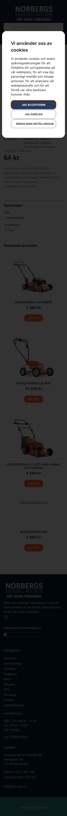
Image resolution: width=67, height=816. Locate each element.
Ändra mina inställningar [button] (35, 123)
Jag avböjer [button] (34, 114)
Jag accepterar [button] (33, 104)
